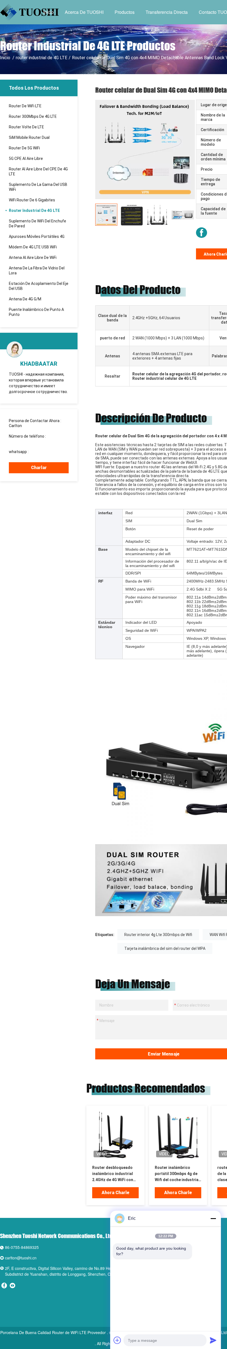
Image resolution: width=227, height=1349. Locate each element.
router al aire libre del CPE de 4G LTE (38, 171)
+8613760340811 (45, 451)
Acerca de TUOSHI (84, 12)
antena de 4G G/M (25, 299)
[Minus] (213, 1218)
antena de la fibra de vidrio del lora (37, 270)
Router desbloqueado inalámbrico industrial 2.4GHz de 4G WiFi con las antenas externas (112, 1174)
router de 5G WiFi (24, 148)
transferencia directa (167, 12)
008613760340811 (25, 441)
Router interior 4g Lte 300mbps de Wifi (158, 934)
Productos (125, 12)
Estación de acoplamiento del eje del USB (38, 286)
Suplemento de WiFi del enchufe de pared (37, 223)
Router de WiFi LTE (25, 106)
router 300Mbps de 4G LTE (33, 116)
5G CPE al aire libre (26, 158)
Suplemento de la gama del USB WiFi (38, 187)
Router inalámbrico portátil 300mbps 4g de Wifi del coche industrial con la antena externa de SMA (177, 1174)
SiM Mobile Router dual (29, 137)
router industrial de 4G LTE (41, 57)
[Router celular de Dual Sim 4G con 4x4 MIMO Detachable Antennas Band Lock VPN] (145, 149)
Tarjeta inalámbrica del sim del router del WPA (164, 948)
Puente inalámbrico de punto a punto (36, 312)
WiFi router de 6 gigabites (32, 200)
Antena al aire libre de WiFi (32, 257)
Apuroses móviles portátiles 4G (37, 236)
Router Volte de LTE (26, 127)
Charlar (39, 467)
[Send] (213, 1340)
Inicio (48, 12)
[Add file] (117, 1340)
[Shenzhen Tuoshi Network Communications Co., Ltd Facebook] (201, 232)
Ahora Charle (115, 1192)
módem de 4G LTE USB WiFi (33, 247)
